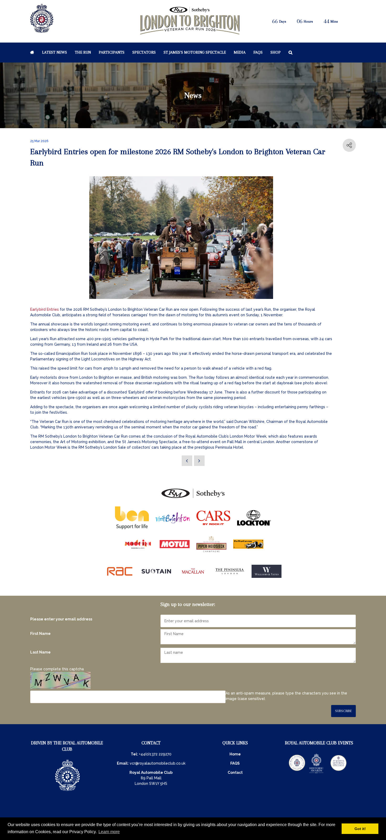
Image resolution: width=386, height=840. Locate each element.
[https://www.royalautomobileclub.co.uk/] (67, 791)
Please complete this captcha (57, 669)
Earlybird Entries (45, 309)
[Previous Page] (187, 460)
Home (32, 52)
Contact (235, 772)
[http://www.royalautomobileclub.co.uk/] (41, 30)
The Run (83, 52)
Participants (111, 52)
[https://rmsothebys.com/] (193, 498)
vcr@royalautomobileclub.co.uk (157, 763)
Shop (275, 52)
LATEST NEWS (54, 52)
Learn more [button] (109, 831)
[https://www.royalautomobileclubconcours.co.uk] (297, 773)
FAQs (258, 52)
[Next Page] (199, 460)
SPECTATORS (144, 52)
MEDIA (240, 52)
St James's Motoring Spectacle (195, 52)
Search (291, 52)
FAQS (235, 763)
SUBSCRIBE (343, 711)
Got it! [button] (360, 829)
